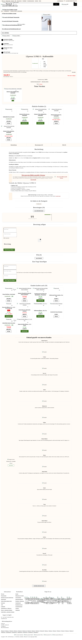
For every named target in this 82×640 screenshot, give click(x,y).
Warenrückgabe (3, 595)
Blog (15, 0)
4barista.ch (71, 630)
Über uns (3, 0)
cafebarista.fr (3, 632)
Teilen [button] (43, 58)
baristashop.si (36, 632)
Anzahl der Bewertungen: (35, 81)
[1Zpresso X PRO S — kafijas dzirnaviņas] (51, 600)
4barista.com (24, 630)
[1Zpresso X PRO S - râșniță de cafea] (32, 600)
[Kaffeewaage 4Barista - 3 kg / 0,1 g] (40, 303)
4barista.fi (54, 630)
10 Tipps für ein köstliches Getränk (9, 13)
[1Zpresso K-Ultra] (24, 109)
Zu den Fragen (57, 196)
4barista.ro (16, 630)
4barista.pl (20, 630)
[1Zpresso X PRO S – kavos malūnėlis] (53, 600)
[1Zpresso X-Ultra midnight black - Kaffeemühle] (13, 88)
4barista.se (46, 630)
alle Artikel (5, 32)
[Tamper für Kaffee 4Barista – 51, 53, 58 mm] (24, 320)
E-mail (45, 63)
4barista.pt (50, 630)
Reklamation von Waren (19, 595)
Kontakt (12, 0)
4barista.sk (3, 630)
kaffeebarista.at (8, 632)
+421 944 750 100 (69, 0)
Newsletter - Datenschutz (19, 601)
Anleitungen (17, 610)
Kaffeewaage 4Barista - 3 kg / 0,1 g (40, 310)
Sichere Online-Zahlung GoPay (6, 601)
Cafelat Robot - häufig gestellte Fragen (10, 5)
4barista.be (38, 630)
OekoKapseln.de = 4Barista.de (6, 608)
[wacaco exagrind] (8, 109)
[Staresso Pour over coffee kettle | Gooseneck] (24, 304)
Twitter (45, 66)
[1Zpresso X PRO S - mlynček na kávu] (26, 600)
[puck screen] (8, 303)
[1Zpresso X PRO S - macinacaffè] (66, 600)
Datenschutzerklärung (19, 599)
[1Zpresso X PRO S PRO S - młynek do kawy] (34, 600)
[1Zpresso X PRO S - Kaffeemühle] (6, 35)
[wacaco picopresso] (8, 288)
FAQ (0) (64, 144)
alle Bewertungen (38, 210)
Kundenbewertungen (18, 604)
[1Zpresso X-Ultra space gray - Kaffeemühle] (56, 110)
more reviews (11, 465)
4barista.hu (11, 630)
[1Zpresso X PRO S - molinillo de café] (68, 600)
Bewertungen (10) (39, 144)
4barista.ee (67, 630)
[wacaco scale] (56, 288)
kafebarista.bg (20, 632)
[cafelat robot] (8, 319)
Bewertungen (19, 0)
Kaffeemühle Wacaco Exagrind (8, 116)
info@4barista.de (60, 0)
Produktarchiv (38, 203)
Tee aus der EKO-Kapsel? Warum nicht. (10, 21)
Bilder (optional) (6, 238)
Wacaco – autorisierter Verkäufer (6, 610)
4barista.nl (33, 630)
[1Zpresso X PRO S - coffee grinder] (36, 600)
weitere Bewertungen (39, 585)
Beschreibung (14, 144)
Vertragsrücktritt (18, 597)
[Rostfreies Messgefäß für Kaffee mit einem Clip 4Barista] (24, 289)
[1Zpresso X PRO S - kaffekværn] (43, 600)
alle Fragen (39, 258)
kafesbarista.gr (14, 632)
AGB (2, 604)
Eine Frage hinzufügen (10, 280)
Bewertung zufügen (45, 81)
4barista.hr (29, 630)
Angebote (36, 0)
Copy (44, 61)
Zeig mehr (74, 72)
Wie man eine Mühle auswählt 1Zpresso (33, 175)
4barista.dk (42, 630)
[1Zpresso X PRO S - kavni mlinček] (70, 600)
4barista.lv (59, 630)
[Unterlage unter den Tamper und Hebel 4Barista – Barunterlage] (40, 289)
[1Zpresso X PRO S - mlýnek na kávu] (28, 600)
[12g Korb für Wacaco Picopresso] (56, 303)
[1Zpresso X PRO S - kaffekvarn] (45, 600)
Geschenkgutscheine (30, 0)
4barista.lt (63, 630)
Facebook (45, 64)
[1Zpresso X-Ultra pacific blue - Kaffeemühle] (8, 127)
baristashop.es (30, 632)
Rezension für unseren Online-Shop (7, 597)
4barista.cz (7, 630)
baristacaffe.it (25, 632)
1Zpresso (40, 84)
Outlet (40, 0)
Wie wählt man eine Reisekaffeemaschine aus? (11, 28)
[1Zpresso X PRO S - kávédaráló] (30, 600)
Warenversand (8, 0)
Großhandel (24, 0)
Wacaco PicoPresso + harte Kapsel (9, 294)
